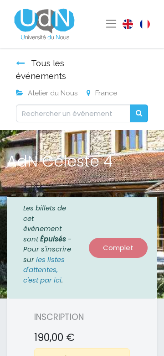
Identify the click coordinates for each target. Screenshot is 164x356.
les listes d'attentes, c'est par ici (44, 270)
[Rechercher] (139, 113)
